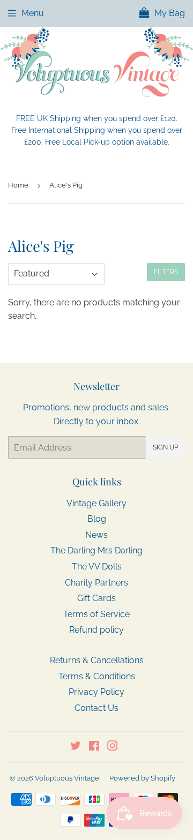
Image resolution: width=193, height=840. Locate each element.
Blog (96, 519)
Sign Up (165, 447)
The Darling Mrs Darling (96, 550)
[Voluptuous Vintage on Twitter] (75, 747)
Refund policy (96, 630)
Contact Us (96, 708)
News (96, 535)
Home (18, 185)
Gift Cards (96, 598)
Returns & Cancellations (97, 660)
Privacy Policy (96, 692)
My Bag (168, 13)
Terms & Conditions (96, 676)
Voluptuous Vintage (67, 778)
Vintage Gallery (96, 503)
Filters (166, 272)
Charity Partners (96, 583)
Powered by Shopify (142, 778)
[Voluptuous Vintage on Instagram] (112, 747)
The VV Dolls (97, 566)
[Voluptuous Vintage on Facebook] (94, 747)
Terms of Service (96, 614)
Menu (32, 13)
